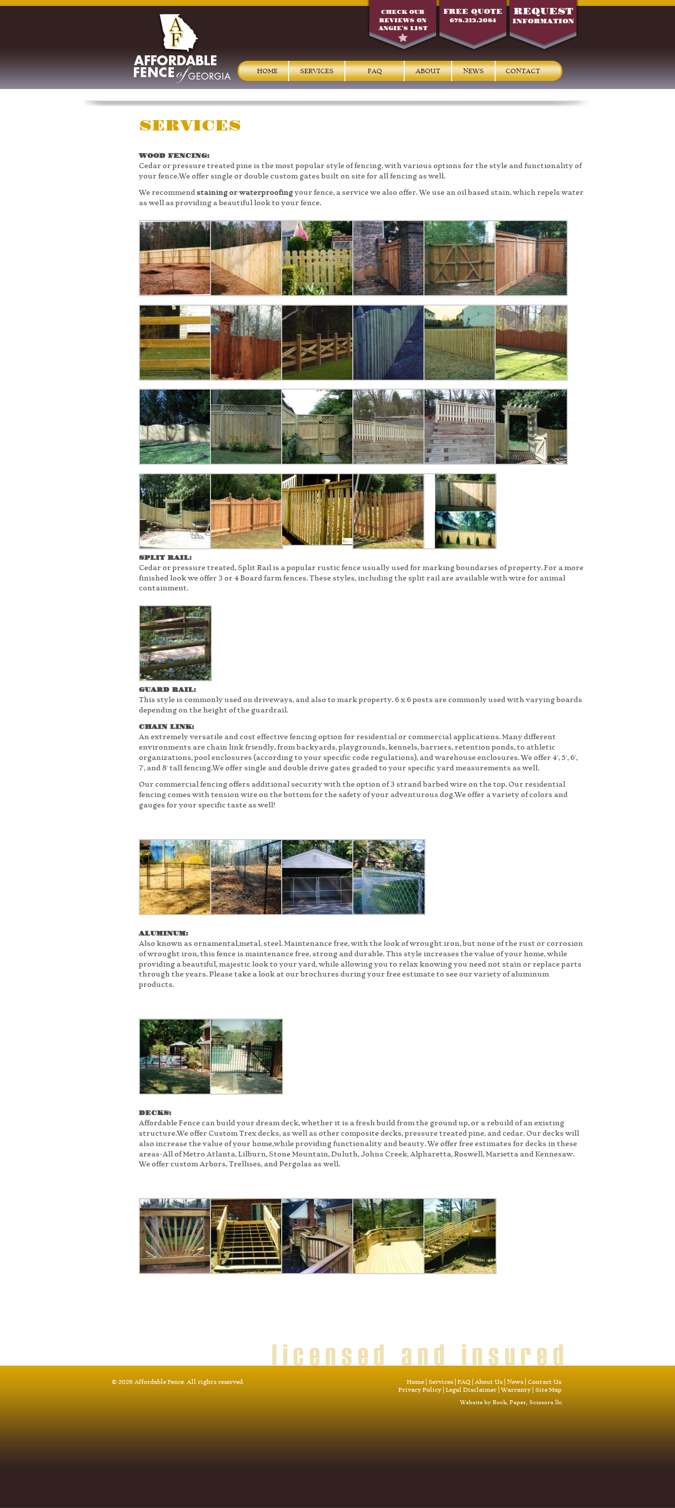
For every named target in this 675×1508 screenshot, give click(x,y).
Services (317, 71)
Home (267, 71)
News (473, 71)
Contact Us (544, 1381)
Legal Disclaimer (471, 1389)
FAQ (375, 71)
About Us (489, 1381)
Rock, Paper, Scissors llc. (528, 1402)
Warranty (516, 1389)
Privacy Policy (419, 1389)
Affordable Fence (182, 47)
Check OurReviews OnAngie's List (403, 20)
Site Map (548, 1389)
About (428, 71)
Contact (523, 71)
